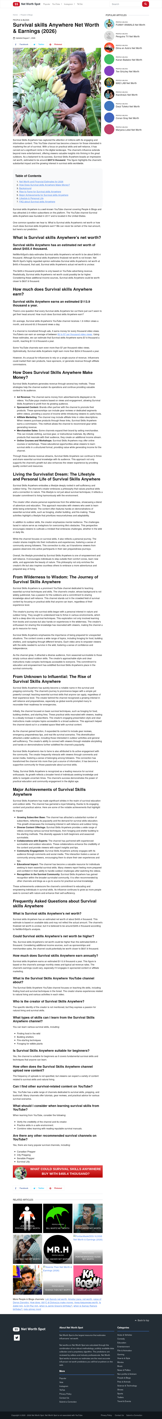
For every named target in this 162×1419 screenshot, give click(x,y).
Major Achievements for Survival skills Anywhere (43, 195)
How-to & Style (123, 1358)
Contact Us (64, 1397)
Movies (120, 1362)
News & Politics (124, 1370)
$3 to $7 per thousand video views (75, 334)
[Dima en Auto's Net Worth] (109, 47)
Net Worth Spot (30, 4)
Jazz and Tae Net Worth (27, 1259)
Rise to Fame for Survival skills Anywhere (40, 191)
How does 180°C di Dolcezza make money (51, 1302)
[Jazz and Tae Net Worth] (27, 1249)
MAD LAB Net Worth (126, 83)
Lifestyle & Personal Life (31, 198)
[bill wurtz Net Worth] (57, 1218)
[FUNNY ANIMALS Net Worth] (109, 23)
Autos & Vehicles (124, 1334)
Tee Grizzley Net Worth (127, 71)
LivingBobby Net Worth (27, 1290)
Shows (120, 1389)
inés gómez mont (32, 1309)
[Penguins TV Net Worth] (109, 35)
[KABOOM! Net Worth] (88, 1280)
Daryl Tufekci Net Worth (128, 106)
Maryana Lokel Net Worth (129, 129)
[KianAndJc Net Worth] (109, 93)
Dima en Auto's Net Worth (129, 48)
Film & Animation (124, 1350)
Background (25, 188)
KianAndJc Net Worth (127, 94)
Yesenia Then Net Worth (58, 1290)
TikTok (80, 4)
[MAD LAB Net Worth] (109, 82)
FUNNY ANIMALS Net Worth (130, 24)
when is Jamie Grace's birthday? (55, 1305)
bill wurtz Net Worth (57, 1228)
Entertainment (123, 1346)
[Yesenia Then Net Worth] (57, 1280)
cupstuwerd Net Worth (88, 1228)
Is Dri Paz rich (31, 1305)
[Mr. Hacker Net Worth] (57, 1249)
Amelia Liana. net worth (80, 1299)
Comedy (121, 1338)
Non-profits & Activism (127, 1373)
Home (15, 14)
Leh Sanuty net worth (56, 1299)
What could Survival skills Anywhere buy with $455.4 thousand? (65, 1171)
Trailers (120, 1397)
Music (120, 1366)
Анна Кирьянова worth (86, 1302)
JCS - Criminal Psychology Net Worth (27, 1227)
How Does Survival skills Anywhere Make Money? (44, 184)
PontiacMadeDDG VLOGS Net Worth (88, 1258)
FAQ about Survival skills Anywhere (37, 201)
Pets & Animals (123, 1381)
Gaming (120, 1354)
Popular (46, 4)
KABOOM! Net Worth (88, 1290)
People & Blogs (27, 14)
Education (121, 1342)
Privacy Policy (65, 1393)
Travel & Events (124, 1401)
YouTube (56, 4)
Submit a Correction (68, 1401)
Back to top (143, 1320)
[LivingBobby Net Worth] (27, 1280)
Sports (120, 1393)
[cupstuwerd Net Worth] (88, 1218)
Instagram (68, 4)
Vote (61, 1382)
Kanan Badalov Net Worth (129, 59)
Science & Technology (127, 1385)
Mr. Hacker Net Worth (58, 1259)
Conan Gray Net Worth (127, 118)
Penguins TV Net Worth (128, 36)
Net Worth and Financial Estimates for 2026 (41, 181)
